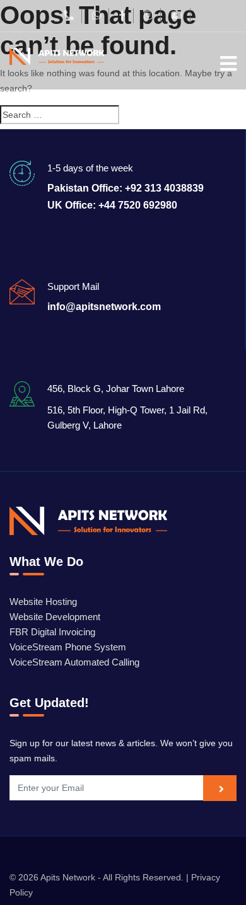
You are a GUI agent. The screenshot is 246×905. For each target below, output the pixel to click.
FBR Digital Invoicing (52, 631)
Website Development (54, 616)
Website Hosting (43, 601)
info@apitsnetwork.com (104, 306)
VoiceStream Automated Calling (74, 662)
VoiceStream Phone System (67, 647)
